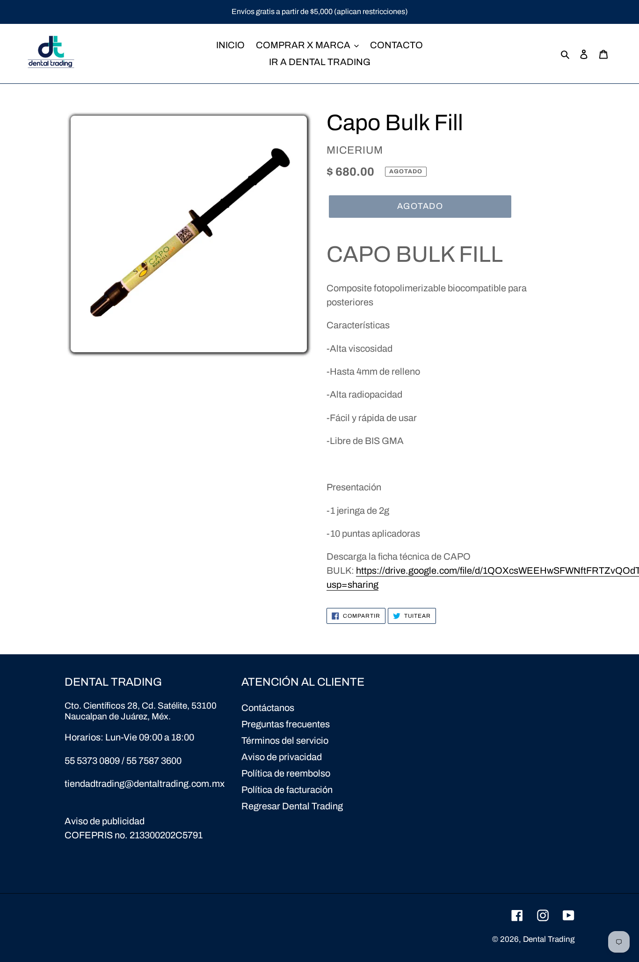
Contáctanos (267, 708)
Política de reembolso (285, 773)
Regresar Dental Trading (292, 806)
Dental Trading (548, 939)
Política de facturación (287, 789)
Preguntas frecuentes (285, 724)
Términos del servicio (284, 740)
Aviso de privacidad (281, 757)
